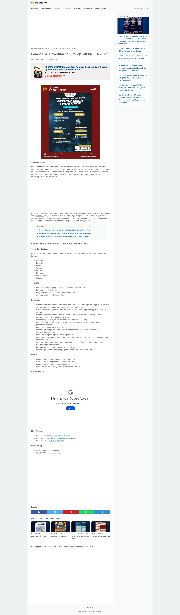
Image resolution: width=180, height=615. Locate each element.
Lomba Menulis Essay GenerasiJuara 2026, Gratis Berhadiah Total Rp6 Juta (133, 58)
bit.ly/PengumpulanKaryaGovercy (63, 438)
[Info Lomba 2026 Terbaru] (40, 2)
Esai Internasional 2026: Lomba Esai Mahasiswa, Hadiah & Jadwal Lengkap (64, 236)
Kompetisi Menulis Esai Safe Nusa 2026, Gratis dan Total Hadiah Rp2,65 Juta (64, 230)
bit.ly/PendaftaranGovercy (60, 436)
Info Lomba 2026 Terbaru (93, 612)
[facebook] (39, 512)
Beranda (34, 8)
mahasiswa (40, 216)
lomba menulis (63, 213)
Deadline (77, 8)
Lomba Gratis (46, 8)
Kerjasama (88, 8)
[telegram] (102, 512)
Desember (90, 213)
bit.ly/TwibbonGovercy (56, 441)
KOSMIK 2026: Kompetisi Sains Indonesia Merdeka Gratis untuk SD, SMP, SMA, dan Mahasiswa (132, 68)
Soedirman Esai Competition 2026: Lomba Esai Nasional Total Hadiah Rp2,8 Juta (65, 233)
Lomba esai (35, 213)
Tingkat (68, 8)
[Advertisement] (70, 29)
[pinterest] (70, 512)
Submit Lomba (100, 8)
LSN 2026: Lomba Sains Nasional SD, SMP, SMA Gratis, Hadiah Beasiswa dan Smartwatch (133, 77)
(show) (43, 162)
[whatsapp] (86, 512)
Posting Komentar (51, 59)
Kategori (57, 8)
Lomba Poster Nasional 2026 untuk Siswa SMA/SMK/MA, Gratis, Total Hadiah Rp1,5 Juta (132, 87)
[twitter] (55, 512)
